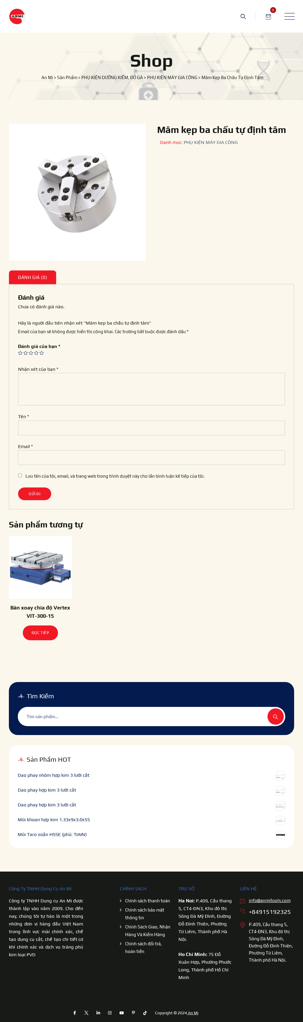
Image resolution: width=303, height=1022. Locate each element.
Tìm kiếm (275, 716)
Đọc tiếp (40, 632)
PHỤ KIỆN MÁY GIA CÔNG (211, 142)
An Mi (192, 1012)
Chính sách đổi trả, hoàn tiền (143, 947)
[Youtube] (122, 1012)
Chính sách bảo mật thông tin (144, 913)
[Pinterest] (133, 1012)
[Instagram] (110, 1012)
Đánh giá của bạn (39, 346)
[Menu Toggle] (288, 16)
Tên (23, 416)
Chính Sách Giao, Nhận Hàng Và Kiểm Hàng (147, 930)
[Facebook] (75, 1012)
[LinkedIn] (98, 1012)
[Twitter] (86, 1012)
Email (25, 446)
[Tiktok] (145, 1012)
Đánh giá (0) (32, 277)
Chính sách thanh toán (147, 900)
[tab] (32, 277)
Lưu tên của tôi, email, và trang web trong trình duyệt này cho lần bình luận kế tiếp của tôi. (115, 476)
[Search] (243, 16)
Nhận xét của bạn (38, 369)
